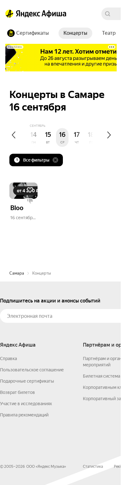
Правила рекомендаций (24, 414)
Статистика (93, 466)
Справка (8, 358)
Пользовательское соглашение (32, 369)
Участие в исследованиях (26, 403)
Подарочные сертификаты (27, 381)
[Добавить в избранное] (30, 190)
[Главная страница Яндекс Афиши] (9, 14)
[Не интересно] (30, 201)
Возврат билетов (17, 392)
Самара (16, 273)
